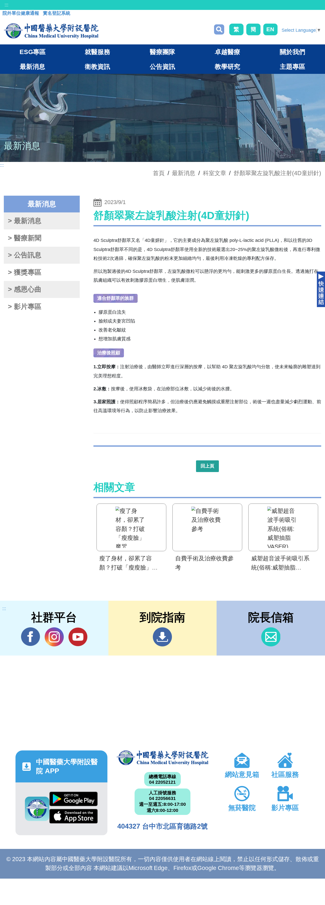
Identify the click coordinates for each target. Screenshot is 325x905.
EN (270, 29)
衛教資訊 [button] (97, 66)
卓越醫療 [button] (227, 51)
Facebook (30, 636)
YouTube (77, 636)
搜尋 (219, 29)
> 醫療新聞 (24, 238)
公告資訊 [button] (162, 66)
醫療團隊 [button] (162, 51)
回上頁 (207, 465)
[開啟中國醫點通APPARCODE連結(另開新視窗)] (37, 809)
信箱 (270, 636)
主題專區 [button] (292, 66)
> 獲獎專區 (24, 272)
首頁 (159, 173)
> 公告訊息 (24, 255)
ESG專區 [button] (33, 51)
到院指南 (162, 636)
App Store (73, 817)
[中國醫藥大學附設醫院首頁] (51, 31)
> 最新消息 (24, 221)
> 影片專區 (24, 306)
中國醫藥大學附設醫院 (162, 757)
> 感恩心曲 (24, 289)
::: (6, 4)
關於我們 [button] (292, 51)
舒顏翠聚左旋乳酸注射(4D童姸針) (277, 173)
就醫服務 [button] (97, 51)
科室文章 (214, 173)
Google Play (73, 800)
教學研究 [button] (227, 66)
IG (54, 636)
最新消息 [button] (32, 66)
